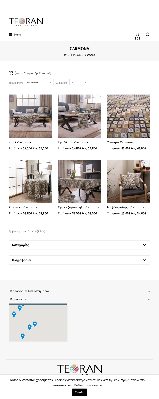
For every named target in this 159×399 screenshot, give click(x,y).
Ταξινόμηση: (16, 82)
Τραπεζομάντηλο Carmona (78, 207)
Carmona (90, 55)
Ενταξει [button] (79, 392)
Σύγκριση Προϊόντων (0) (37, 73)
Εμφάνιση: (61, 82)
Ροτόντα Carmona (23, 207)
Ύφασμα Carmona (120, 142)
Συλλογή (76, 55)
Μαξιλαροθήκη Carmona (125, 207)
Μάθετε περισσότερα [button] (88, 385)
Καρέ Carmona (20, 142)
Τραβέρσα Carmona (73, 142)
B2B (137, 37)
